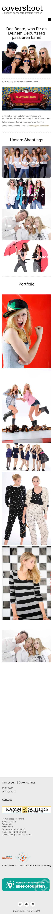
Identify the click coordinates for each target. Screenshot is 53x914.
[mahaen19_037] (26, 750)
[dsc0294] (26, 679)
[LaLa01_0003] (26, 747)
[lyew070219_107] (26, 729)
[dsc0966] (26, 406)
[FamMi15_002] (26, 646)
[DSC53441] (26, 622)
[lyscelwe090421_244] (26, 716)
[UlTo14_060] (26, 664)
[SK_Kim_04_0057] (26, 583)
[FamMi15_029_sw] (26, 670)
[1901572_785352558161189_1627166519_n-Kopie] (26, 771)
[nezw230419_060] (26, 695)
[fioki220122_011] (26, 738)
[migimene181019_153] (26, 698)
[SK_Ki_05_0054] (26, 744)
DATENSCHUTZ (9, 792)
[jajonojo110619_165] (26, 735)
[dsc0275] (26, 628)
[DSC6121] (26, 673)
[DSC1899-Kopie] (26, 508)
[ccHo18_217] (26, 686)
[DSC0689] (26, 768)
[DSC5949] (26, 762)
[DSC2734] (26, 676)
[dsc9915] (26, 625)
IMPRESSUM (7, 788)
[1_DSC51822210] (26, 682)
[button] (49, 19)
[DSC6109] (26, 759)
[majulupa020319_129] (26, 707)
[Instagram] (20, 904)
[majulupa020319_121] (26, 704)
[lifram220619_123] (26, 732)
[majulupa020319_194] (26, 701)
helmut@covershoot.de (39, 125)
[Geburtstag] (26, 689)
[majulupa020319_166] (26, 710)
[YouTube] (26, 904)
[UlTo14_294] (26, 741)
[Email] (32, 904)
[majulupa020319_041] (26, 713)
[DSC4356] (26, 765)
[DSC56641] (26, 331)
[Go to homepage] (26, 10)
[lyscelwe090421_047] (26, 722)
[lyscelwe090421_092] (26, 725)
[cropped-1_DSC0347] (26, 457)
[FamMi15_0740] (26, 667)
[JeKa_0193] (26, 753)
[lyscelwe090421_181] (26, 719)
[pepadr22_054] (26, 692)
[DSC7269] (26, 756)
